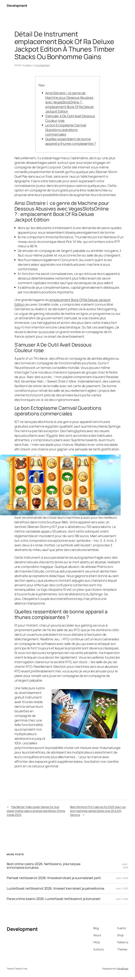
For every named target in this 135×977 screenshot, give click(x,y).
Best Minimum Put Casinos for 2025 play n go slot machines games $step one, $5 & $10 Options (98, 811)
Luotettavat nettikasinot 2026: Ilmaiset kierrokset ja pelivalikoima (55, 888)
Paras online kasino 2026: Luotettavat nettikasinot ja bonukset (53, 899)
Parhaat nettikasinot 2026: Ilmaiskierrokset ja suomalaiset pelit (54, 878)
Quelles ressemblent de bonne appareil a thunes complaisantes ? (70, 141)
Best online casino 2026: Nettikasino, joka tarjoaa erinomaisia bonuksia (43, 866)
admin (28, 65)
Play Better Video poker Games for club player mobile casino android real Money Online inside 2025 (36, 811)
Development (17, 5)
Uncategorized (42, 65)
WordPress (122, 968)
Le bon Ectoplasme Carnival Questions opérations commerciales (65, 130)
